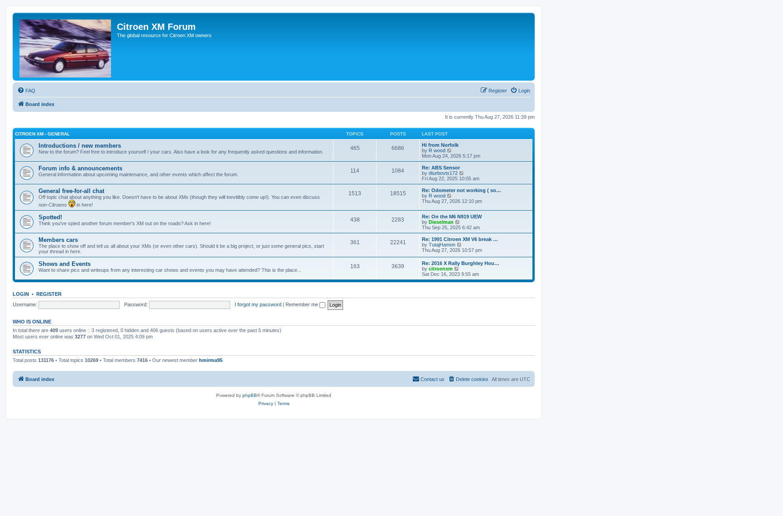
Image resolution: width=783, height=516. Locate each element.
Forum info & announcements (80, 168)
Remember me (302, 304)
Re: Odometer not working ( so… (461, 190)
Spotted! (50, 217)
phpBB (249, 395)
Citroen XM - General (42, 133)
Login (21, 294)
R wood (437, 150)
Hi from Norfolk (440, 145)
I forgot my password (258, 304)
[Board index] (66, 46)
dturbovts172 (443, 173)
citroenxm (441, 268)
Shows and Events (65, 263)
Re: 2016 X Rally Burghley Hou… (460, 263)
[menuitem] (26, 90)
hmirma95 (210, 360)
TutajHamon (442, 244)
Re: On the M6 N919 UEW (452, 216)
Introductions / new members (80, 145)
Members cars (58, 239)
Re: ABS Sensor (441, 167)
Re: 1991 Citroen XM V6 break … (460, 239)
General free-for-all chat (71, 191)
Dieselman (441, 222)
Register (49, 294)
